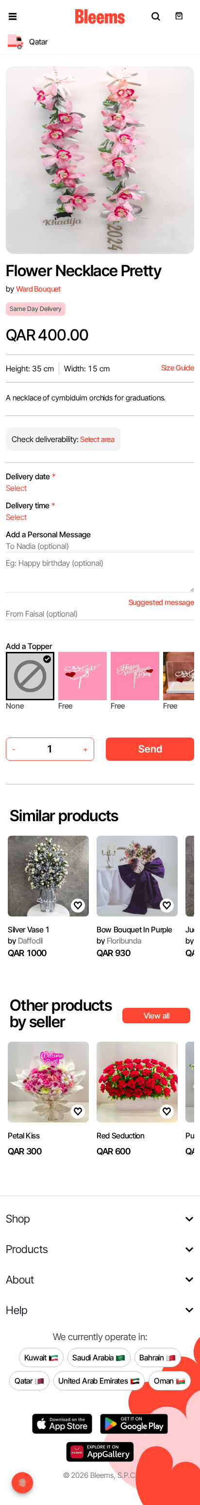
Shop (18, 1218)
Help (17, 1309)
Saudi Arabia (94, 1357)
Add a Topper (29, 646)
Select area (97, 439)
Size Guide (177, 367)
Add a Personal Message (48, 534)
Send (150, 749)
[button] (12, 16)
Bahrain (152, 1357)
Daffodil (25, 940)
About (20, 1279)
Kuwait (36, 1357)
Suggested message (161, 602)
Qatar (24, 1381)
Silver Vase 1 (29, 929)
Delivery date (31, 476)
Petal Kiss (24, 1135)
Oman (165, 1381)
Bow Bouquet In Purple (134, 929)
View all (156, 1015)
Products (27, 1248)
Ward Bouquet (38, 289)
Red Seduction (121, 1135)
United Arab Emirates (94, 1381)
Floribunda (119, 940)
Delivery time (30, 505)
